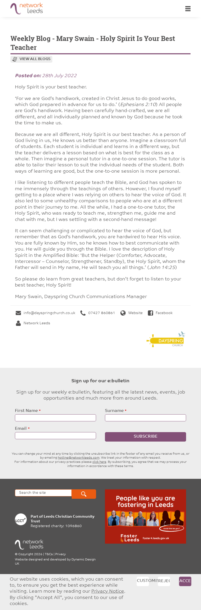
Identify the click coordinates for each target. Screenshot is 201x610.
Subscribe (146, 436)
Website (135, 313)
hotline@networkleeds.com (78, 457)
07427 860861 (101, 313)
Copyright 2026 (30, 554)
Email (21, 429)
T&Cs (49, 554)
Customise (143, 581)
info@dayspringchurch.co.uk (49, 313)
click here (99, 462)
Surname (114, 411)
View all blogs (35, 59)
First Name (26, 411)
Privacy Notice (107, 591)
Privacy (60, 554)
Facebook (164, 313)
